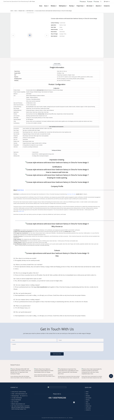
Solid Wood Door (30, 10)
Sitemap (71, 417)
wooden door (79, 194)
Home (87, 391)
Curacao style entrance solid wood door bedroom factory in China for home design (53, 10)
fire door (74, 194)
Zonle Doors (20, 190)
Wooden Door (22, 10)
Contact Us (88, 410)
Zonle (11, 10)
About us (88, 403)
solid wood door (40, 90)
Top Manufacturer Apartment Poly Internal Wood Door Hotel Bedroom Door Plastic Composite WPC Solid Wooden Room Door (69, 377)
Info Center (88, 408)
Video (87, 401)
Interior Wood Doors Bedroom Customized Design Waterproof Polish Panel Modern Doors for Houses (44, 375)
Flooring (87, 399)
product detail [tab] (57, 63)
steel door (69, 194)
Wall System (88, 397)
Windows (88, 395)
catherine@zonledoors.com (21, 393)
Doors (16, 10)
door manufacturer (42, 287)
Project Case (88, 406)
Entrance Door (41, 114)
